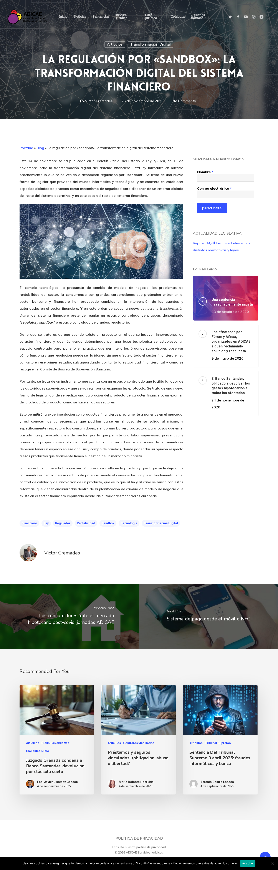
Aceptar (247, 863)
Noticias (80, 16)
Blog (40, 148)
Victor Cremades (99, 101)
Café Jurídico (151, 16)
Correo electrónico (214, 188)
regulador (62, 523)
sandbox (108, 523)
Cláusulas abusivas (55, 743)
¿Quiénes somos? (198, 16)
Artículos (115, 44)
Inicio (63, 16)
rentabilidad (86, 523)
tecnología (129, 523)
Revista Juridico (121, 16)
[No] (272, 863)
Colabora (178, 16)
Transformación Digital (150, 44)
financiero (29, 523)
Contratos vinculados (138, 743)
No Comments (184, 101)
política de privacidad (151, 847)
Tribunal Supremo (218, 743)
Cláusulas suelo (37, 751)
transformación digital (161, 523)
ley (46, 523)
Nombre (205, 172)
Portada (26, 148)
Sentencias (101, 16)
